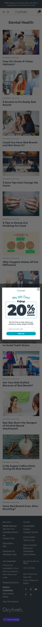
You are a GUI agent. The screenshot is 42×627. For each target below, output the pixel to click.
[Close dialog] (38, 289)
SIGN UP (21, 334)
